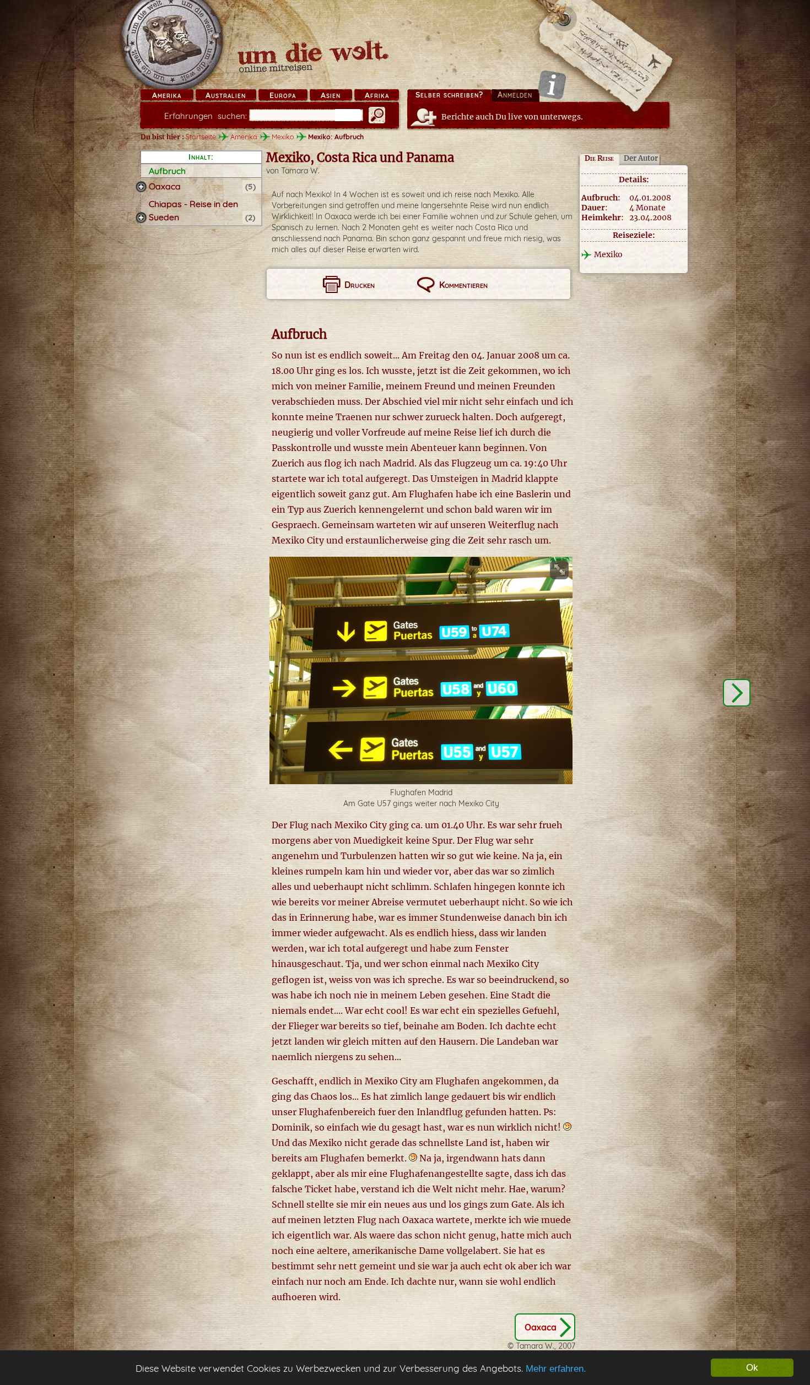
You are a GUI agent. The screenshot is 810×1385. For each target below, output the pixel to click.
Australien (226, 95)
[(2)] (141, 217)
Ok (752, 1367)
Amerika (166, 95)
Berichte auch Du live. (512, 117)
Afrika (377, 95)
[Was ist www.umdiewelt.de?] (552, 84)
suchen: (205, 116)
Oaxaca (165, 186)
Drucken (359, 284)
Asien (331, 95)
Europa (282, 95)
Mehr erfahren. (556, 1369)
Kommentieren (463, 284)
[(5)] (141, 186)
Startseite (201, 136)
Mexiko (283, 136)
